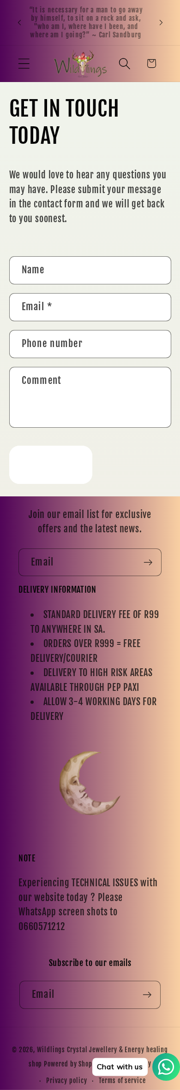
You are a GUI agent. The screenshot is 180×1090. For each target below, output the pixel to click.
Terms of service (122, 1081)
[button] (24, 63)
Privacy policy (66, 1081)
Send (50, 464)
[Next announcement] (161, 22)
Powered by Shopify (72, 1064)
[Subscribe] (148, 562)
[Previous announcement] (19, 22)
